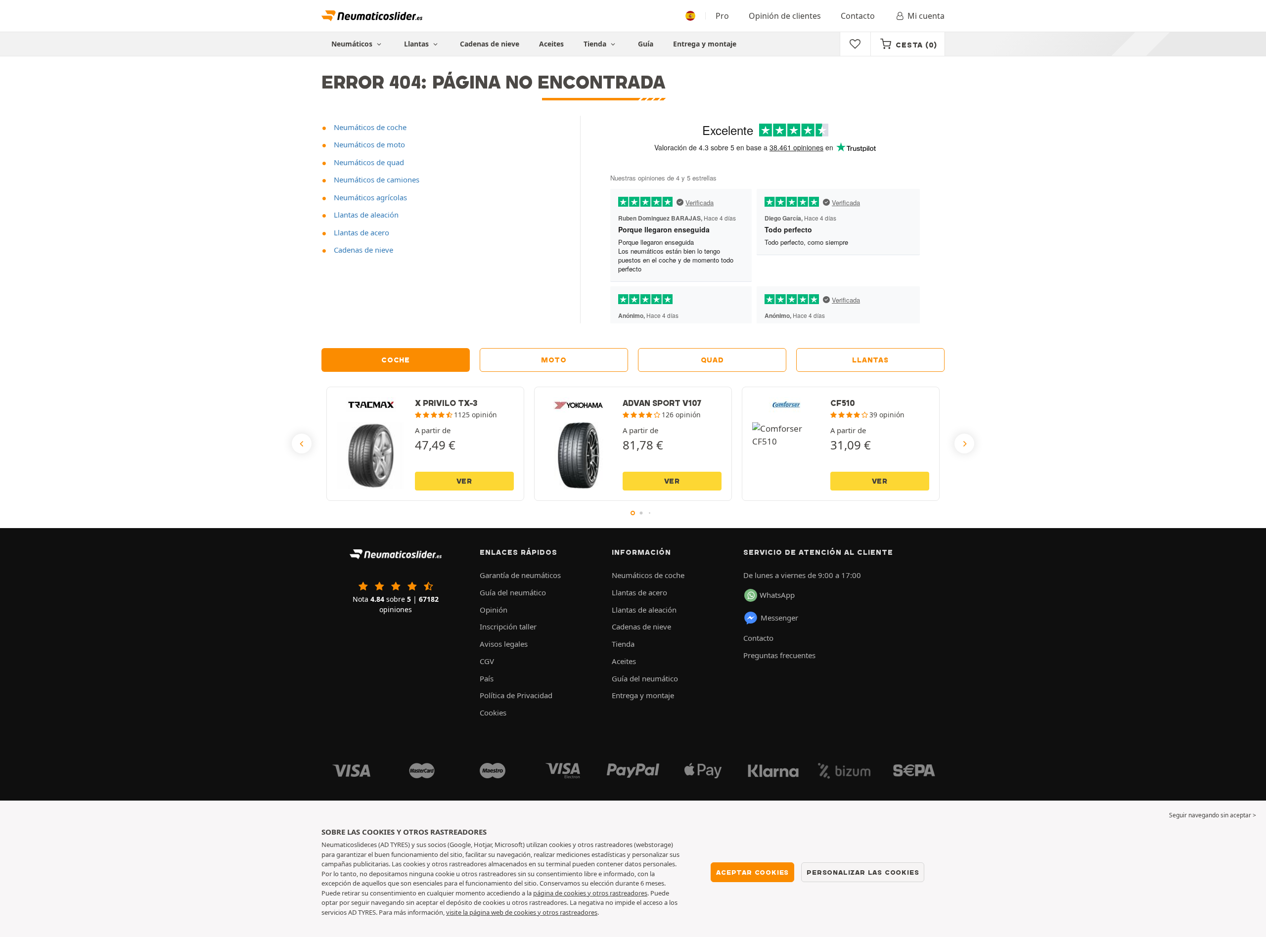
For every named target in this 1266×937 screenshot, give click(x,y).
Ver (464, 481)
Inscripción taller (508, 626)
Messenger (779, 618)
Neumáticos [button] (352, 43)
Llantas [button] (417, 43)
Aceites (551, 43)
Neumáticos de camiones (375, 179)
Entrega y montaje (704, 43)
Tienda (596, 43)
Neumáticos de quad (368, 162)
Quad (712, 360)
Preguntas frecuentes (779, 655)
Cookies (493, 712)
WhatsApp (777, 595)
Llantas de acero (360, 232)
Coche (395, 360)
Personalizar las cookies (863, 872)
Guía (645, 43)
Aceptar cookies (752, 872)
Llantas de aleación (365, 215)
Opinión (493, 610)
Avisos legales (504, 644)
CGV (487, 661)
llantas (870, 360)
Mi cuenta (926, 15)
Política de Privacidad (516, 695)
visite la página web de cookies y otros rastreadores (521, 912)
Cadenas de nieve (489, 43)
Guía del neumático (513, 592)
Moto (554, 360)
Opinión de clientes (785, 15)
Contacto (858, 15)
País (487, 678)
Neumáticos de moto (368, 144)
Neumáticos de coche (369, 127)
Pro (722, 15)
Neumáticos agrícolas (369, 197)
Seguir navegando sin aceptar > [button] (1212, 815)
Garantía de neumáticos (520, 575)
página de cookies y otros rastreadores (590, 893)
